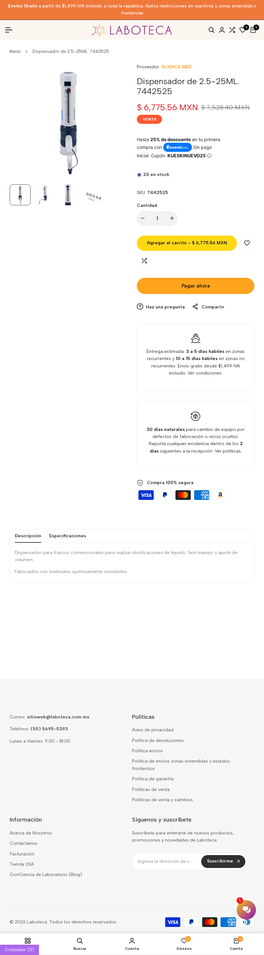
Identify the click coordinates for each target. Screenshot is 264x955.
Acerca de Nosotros (31, 833)
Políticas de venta (151, 789)
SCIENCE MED (176, 67)
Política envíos (147, 751)
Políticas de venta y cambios (162, 800)
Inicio (15, 51)
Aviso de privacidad (153, 730)
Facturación (22, 854)
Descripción (28, 536)
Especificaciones (67, 536)
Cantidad (147, 205)
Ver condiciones (205, 373)
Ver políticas (228, 451)
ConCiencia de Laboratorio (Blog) (46, 874)
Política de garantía (153, 779)
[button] (247, 243)
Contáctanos (23, 843)
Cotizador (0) (19, 949)
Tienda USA (22, 864)
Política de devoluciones (158, 740)
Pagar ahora (196, 286)
